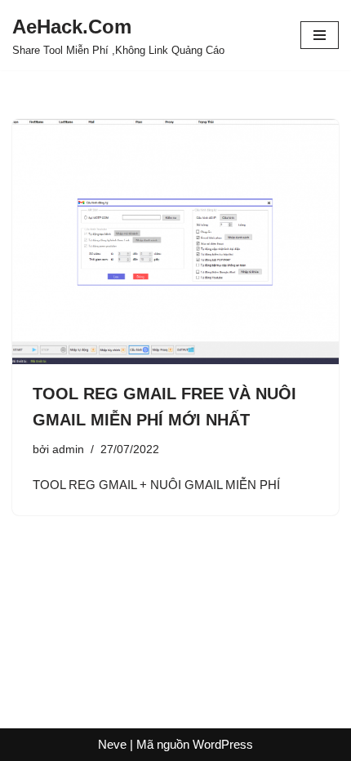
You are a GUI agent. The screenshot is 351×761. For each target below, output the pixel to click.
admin (68, 449)
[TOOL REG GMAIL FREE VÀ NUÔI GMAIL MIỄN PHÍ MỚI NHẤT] (175, 241)
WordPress (223, 744)
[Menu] (319, 35)
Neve (112, 744)
